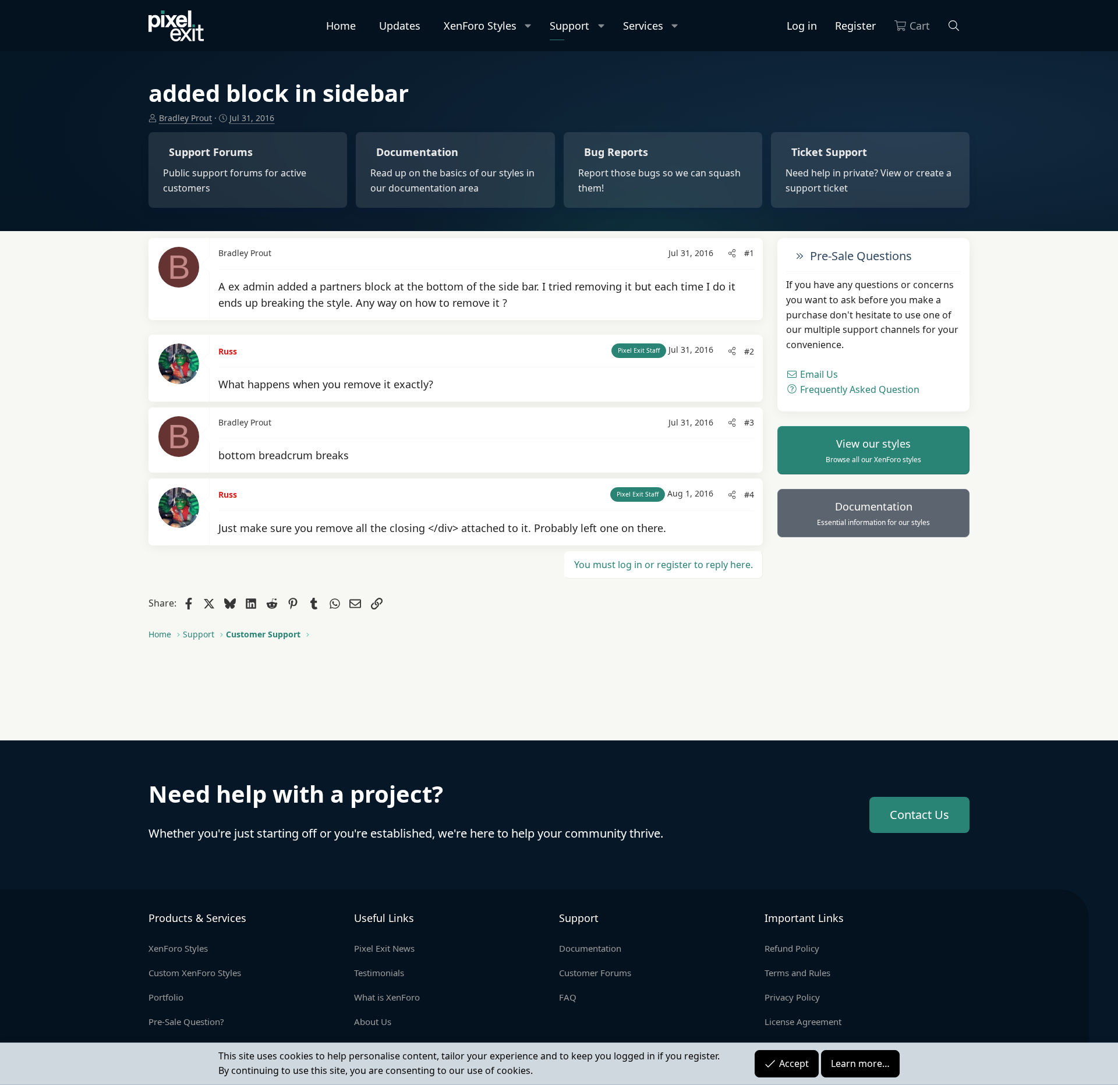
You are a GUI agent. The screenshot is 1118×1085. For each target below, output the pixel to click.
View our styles (873, 451)
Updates (399, 26)
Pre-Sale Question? (186, 1021)
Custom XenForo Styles (194, 972)
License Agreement (803, 1021)
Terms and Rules (797, 972)
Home (341, 26)
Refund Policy (792, 948)
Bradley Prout (185, 117)
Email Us (818, 374)
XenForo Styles (480, 26)
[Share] (732, 253)
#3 (749, 422)
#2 (749, 351)
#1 (749, 252)
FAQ (567, 997)
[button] (528, 26)
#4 (749, 494)
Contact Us (919, 814)
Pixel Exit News (384, 948)
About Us (372, 1021)
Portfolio (165, 997)
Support (569, 26)
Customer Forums (595, 972)
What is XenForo (387, 997)
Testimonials (379, 972)
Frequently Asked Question (858, 388)
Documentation (873, 513)
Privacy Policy (792, 997)
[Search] (954, 26)
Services (643, 26)
